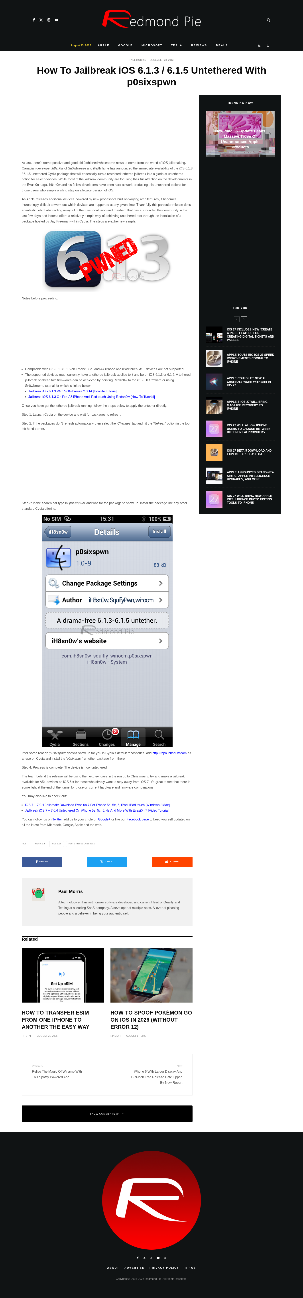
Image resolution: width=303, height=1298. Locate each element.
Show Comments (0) (105, 1113)
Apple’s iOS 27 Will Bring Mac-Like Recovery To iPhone (247, 405)
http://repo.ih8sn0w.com (169, 753)
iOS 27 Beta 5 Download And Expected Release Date (249, 452)
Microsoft (152, 45)
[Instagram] (49, 20)
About (113, 1267)
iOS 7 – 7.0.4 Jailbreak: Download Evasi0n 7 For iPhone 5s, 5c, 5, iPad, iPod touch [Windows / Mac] (97, 805)
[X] (41, 20)
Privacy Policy (164, 1267)
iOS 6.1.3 (40, 844)
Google (125, 45)
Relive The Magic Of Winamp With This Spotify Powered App (57, 1072)
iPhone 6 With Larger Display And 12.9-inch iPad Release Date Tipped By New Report (156, 1074)
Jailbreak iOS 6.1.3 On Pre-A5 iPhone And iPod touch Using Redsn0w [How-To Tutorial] (91, 397)
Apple (103, 45)
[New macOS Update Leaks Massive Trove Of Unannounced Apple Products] (240, 134)
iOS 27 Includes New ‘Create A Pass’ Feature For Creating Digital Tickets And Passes (250, 335)
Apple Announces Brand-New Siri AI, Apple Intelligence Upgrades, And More (250, 476)
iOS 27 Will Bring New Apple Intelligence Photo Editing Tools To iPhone (249, 499)
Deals (222, 45)
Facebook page (137, 819)
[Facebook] (34, 20)
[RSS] (260, 45)
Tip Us (190, 1267)
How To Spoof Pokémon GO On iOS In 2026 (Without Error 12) (151, 1020)
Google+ (104, 819)
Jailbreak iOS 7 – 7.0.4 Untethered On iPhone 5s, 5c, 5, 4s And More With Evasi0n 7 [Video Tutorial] (97, 810)
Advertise (134, 1267)
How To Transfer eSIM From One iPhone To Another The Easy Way (55, 1020)
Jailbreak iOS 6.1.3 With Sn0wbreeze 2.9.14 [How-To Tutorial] (72, 391)
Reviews (199, 45)
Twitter (57, 819)
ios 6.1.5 (57, 844)
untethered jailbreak (82, 844)
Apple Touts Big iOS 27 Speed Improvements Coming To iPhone (250, 358)
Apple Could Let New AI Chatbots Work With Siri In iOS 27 (249, 382)
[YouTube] (57, 20)
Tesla (176, 45)
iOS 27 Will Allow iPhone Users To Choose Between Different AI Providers (248, 429)
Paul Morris (138, 60)
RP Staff (27, 1035)
